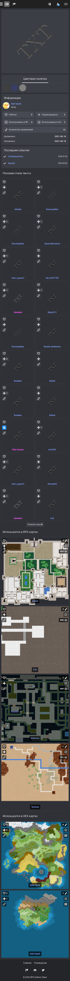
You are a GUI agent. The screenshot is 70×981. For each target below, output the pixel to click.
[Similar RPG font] (18, 195)
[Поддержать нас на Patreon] (26, 970)
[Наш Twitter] (43, 970)
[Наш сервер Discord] (35, 970)
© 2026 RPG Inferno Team (35, 977)
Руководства (40, 963)
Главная (27, 963)
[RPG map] (35, 571)
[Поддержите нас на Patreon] (14, 4)
